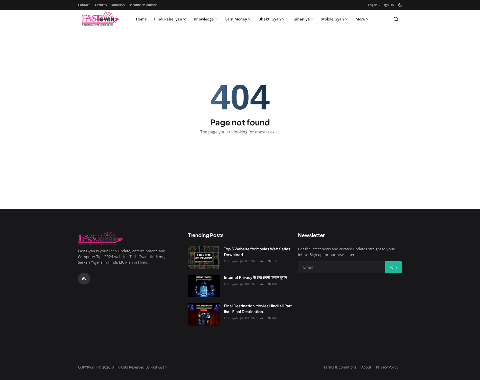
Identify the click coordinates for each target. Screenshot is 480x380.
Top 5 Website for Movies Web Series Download (257, 251)
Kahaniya (301, 18)
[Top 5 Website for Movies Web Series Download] (204, 257)
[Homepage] (100, 19)
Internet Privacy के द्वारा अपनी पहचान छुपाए (255, 277)
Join (393, 267)
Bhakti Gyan (269, 18)
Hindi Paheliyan (168, 18)
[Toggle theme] (400, 5)
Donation (118, 4)
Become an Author (142, 4)
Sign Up (388, 4)
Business (100, 4)
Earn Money (236, 18)
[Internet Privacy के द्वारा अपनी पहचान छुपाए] (204, 286)
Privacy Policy (387, 367)
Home (141, 18)
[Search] (396, 19)
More (360, 18)
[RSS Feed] (84, 279)
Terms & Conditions (340, 367)
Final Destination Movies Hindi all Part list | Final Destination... (258, 308)
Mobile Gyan (332, 18)
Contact (84, 4)
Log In (372, 4)
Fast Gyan (231, 261)
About (366, 367)
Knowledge (204, 18)
